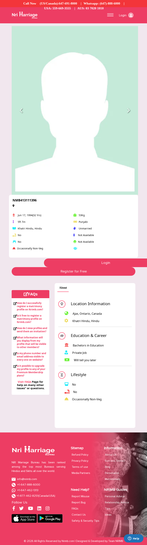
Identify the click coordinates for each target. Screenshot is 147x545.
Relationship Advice (117, 502)
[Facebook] (14, 509)
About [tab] (63, 287)
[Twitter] (21, 509)
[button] (21, 110)
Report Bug (79, 502)
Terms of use (80, 467)
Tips (107, 508)
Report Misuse (80, 496)
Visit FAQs (24, 381)
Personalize (112, 473)
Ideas (108, 514)
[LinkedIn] (39, 509)
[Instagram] (47, 509)
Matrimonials (112, 479)
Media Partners (81, 473)
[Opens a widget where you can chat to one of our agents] (133, 538)
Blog (107, 467)
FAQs (75, 508)
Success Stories (115, 461)
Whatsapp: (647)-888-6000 (102, 3)
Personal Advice (115, 496)
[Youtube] (30, 509)
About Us (111, 455)
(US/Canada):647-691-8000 (58, 3)
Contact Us (79, 514)
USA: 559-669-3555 (57, 8)
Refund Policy (80, 455)
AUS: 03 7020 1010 (90, 8)
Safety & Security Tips (85, 521)
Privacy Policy (80, 461)
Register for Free (73, 271)
